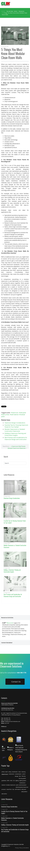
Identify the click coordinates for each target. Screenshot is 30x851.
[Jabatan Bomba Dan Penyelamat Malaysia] (10, 758)
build (6, 771)
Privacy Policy (18, 848)
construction (11, 774)
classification (15, 771)
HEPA (8, 780)
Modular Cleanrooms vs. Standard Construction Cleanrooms (15, 546)
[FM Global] (4, 758)
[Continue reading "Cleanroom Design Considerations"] (15, 487)
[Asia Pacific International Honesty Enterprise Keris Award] (21, 749)
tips (13, 789)
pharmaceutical (22, 785)
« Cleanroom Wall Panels (18, 446)
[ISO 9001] (4, 739)
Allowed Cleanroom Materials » (17, 448)
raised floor (9, 789)
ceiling (9, 771)
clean (19, 771)
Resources (10, 623)
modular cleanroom (10, 785)
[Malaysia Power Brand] (10, 739)
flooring (23, 776)
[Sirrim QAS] (4, 748)
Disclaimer (26, 848)
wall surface (5, 414)
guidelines (4, 780)
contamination (18, 774)
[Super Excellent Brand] (21, 739)
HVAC (11, 780)
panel (17, 785)
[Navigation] (28, 4)
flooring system (22, 778)
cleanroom (15, 413)
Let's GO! (7, 723)
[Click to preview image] (15, 35)
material (3, 785)
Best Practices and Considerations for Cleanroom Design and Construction (13, 595)
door (20, 776)
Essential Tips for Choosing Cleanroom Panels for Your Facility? (15, 522)
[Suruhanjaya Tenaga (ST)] (21, 757)
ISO (14, 780)
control (23, 774)
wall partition (24, 791)
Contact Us (16, 681)
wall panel (23, 413)
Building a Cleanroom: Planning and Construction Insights (12, 571)
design (16, 776)
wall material (14, 414)
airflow (3, 771)
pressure (4, 789)
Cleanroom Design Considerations (15, 423)
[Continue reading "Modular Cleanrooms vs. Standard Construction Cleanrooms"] (15, 534)
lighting (17, 780)
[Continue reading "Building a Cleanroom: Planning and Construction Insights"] (15, 559)
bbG (9, 846)
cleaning (23, 771)
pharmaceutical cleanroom (22, 787)
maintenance (22, 783)
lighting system (22, 780)
